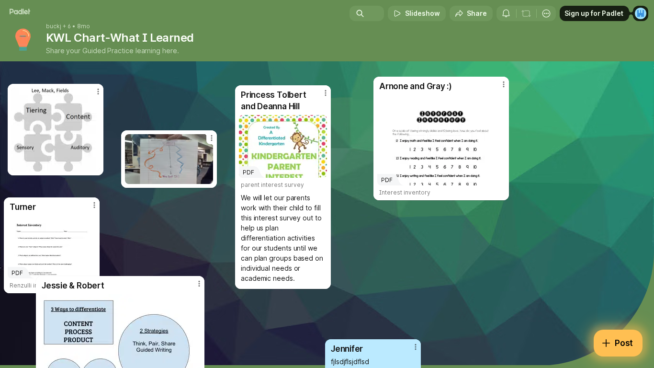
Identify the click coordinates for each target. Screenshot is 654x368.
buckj (53, 26)
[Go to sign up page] (640, 13)
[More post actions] (415, 347)
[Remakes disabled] (526, 13)
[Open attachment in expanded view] (55, 130)
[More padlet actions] (546, 13)
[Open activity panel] (506, 13)
